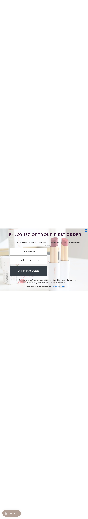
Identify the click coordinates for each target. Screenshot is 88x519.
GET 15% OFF (28, 271)
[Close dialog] (86, 230)
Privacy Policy (55, 286)
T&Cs (63, 286)
